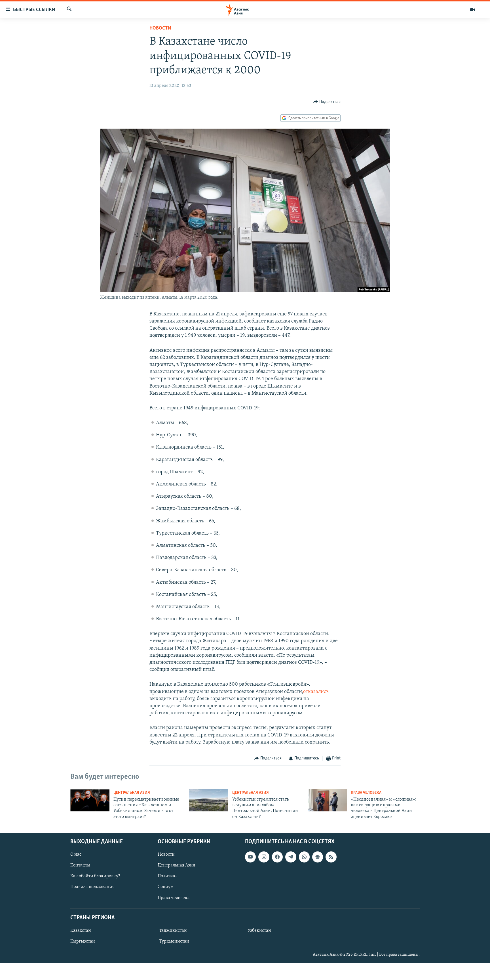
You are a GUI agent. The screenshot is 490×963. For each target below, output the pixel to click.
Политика (168, 876)
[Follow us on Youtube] (250, 856)
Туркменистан (174, 941)
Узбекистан (259, 930)
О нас (75, 854)
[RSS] (331, 856)
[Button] (327, 102)
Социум (166, 887)
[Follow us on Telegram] (290, 856)
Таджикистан (173, 930)
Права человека (366, 793)
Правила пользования (92, 887)
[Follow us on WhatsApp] (304, 856)
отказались (316, 691)
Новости (160, 28)
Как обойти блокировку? (95, 876)
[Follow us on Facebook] (277, 856)
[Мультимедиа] (472, 10)
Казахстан (80, 930)
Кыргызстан (82, 941)
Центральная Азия (131, 793)
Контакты (80, 865)
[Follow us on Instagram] (263, 856)
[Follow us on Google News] (317, 856)
